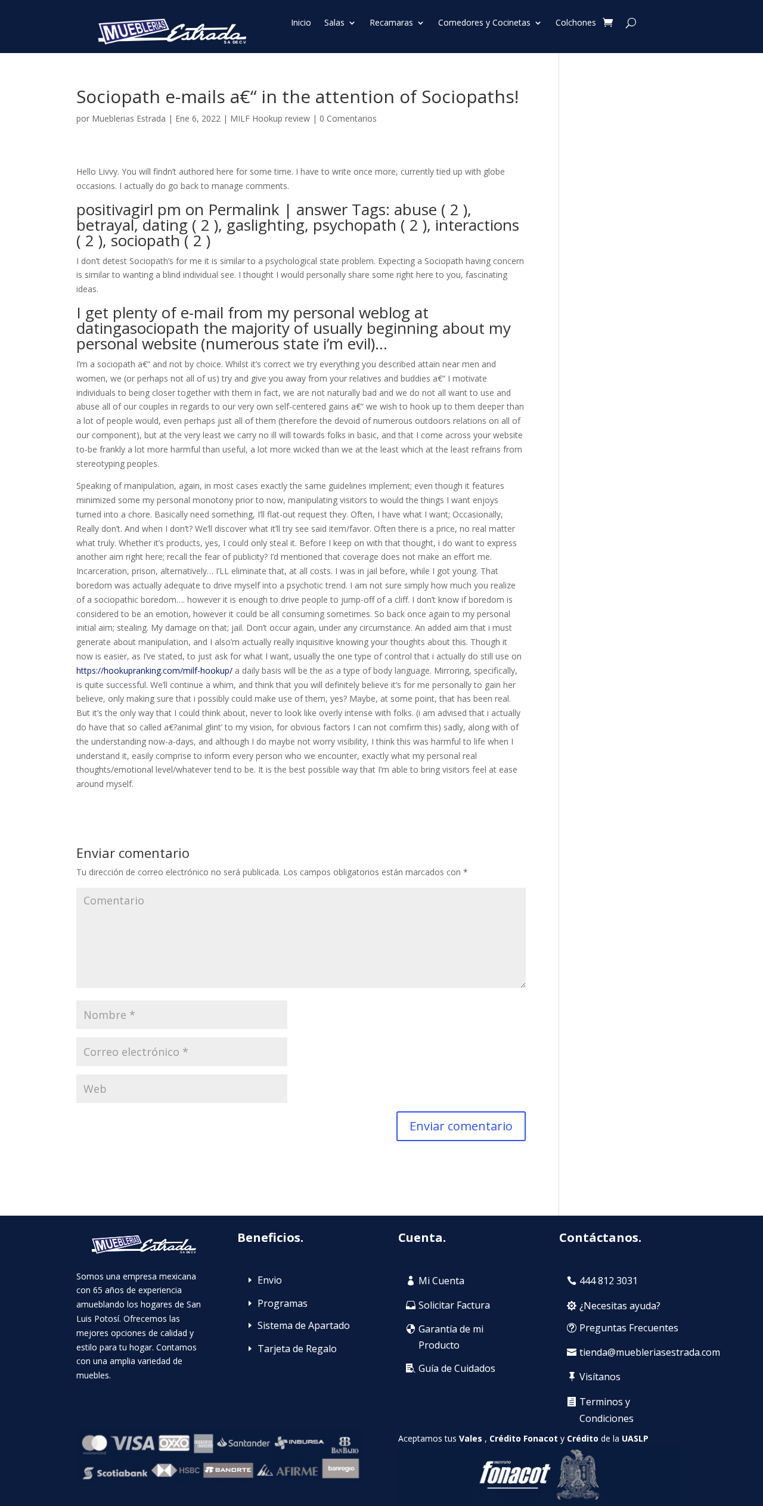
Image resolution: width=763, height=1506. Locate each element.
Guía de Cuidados (456, 1368)
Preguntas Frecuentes (628, 1327)
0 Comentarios (348, 118)
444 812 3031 (608, 1280)
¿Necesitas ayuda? (619, 1305)
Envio (270, 1280)
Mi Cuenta (441, 1280)
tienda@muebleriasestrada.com (649, 1352)
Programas (283, 1303)
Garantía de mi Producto (450, 1337)
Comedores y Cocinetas (484, 23)
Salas (334, 23)
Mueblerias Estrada (129, 118)
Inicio (301, 23)
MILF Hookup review (270, 118)
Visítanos (600, 1376)
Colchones (576, 23)
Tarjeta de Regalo (297, 1348)
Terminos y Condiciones (606, 1409)
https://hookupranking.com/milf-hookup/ (154, 670)
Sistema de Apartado (304, 1325)
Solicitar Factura (454, 1305)
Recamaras (391, 23)
